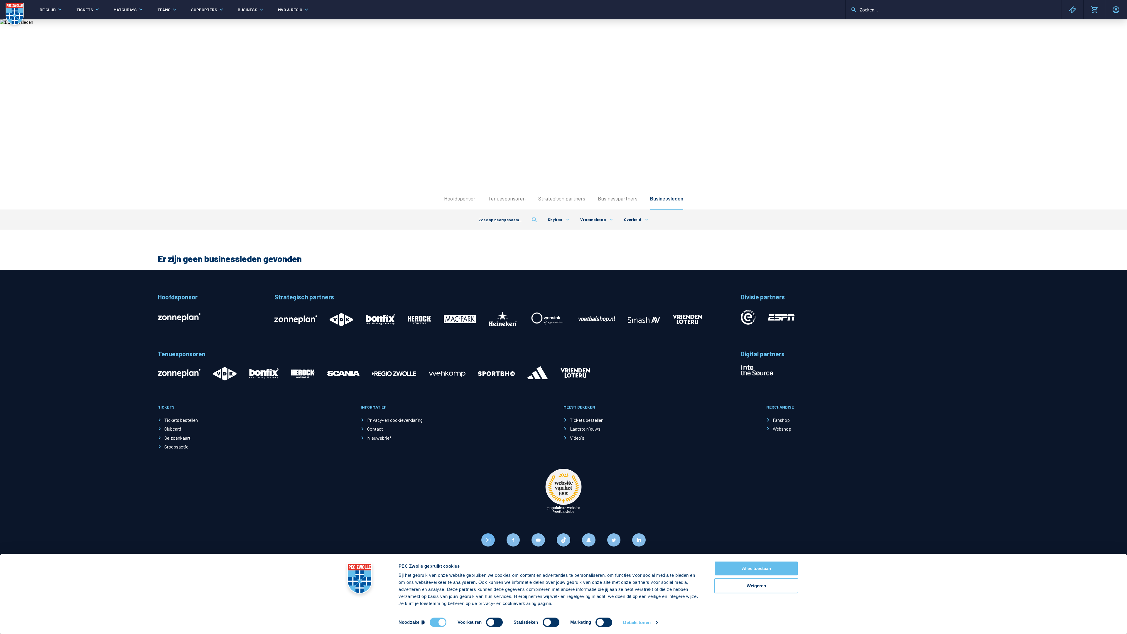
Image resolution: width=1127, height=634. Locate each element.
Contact (375, 428)
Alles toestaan (756, 568)
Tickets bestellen (181, 420)
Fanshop (781, 420)
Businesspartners (617, 198)
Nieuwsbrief (379, 438)
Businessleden (666, 198)
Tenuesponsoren (507, 198)
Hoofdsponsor (459, 198)
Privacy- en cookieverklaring (395, 420)
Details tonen (636, 622)
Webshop (782, 428)
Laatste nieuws (585, 428)
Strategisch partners (561, 198)
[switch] (494, 622)
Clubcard (172, 428)
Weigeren (756, 585)
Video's (577, 438)
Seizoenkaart (177, 438)
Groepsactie (176, 446)
